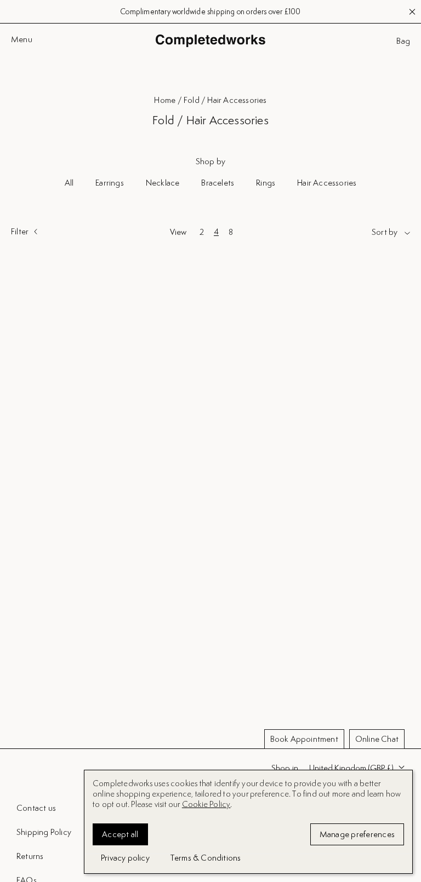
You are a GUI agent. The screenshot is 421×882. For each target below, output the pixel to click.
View (178, 232)
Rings (265, 182)
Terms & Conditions (205, 857)
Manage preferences (357, 834)
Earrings (109, 182)
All (69, 182)
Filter (20, 231)
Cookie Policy (206, 804)
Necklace (163, 182)
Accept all (120, 834)
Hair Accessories (326, 182)
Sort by (384, 232)
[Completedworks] (210, 40)
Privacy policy (125, 857)
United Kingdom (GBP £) (351, 768)
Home (164, 100)
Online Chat (377, 739)
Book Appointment (304, 739)
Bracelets (217, 182)
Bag (403, 41)
